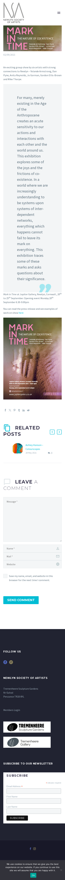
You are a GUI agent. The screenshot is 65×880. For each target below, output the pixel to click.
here (21, 312)
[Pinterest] (14, 410)
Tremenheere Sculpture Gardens (20, 688)
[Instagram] (34, 848)
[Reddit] (28, 410)
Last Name (11, 806)
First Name (12, 796)
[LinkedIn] (23, 410)
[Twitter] (10, 410)
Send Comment (21, 600)
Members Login (11, 710)
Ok (33, 875)
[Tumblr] (19, 410)
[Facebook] (5, 410)
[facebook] (5, 663)
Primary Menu (59, 12)
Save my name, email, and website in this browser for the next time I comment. (31, 578)
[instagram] (11, 663)
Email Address (14, 786)
